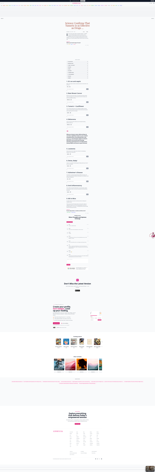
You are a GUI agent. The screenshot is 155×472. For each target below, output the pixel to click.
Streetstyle (106, 5)
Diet (111, 5)
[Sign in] (154, 3)
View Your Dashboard (65, 323)
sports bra (69, 138)
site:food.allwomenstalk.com (66, 381)
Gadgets (4, 5)
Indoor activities (68, 212)
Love (118, 5)
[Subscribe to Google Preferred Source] (71, 268)
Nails (79, 5)
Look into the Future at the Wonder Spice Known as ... (113, 381)
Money (68, 5)
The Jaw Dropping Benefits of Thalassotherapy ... (87, 383)
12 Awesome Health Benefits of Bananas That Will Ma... (68, 383)
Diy (47, 5)
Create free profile (56, 323)
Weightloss (92, 5)
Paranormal (65, 5)
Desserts (45, 5)
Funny (62, 5)
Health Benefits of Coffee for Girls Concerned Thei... (81, 381)
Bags (1, 5)
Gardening (22, 5)
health (2, 18)
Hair (87, 5)
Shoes (17, 5)
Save (84, 31)
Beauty (10, 5)
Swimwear (96, 5)
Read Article (60, 372)
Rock (69, 44)
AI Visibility (82, 451)
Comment (68, 264)
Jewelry (114, 5)
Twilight (75, 5)
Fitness (40, 5)
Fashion (57, 5)
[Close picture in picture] (146, 466)
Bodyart (60, 5)
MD (74, 31)
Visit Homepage (77, 423)
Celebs (30, 5)
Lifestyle (99, 5)
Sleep (52, 5)
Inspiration (71, 5)
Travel (42, 5)
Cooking (82, 5)
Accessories (85, 5)
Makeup (28, 5)
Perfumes (109, 5)
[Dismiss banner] (87, 267)
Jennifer (68, 31)
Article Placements (94, 451)
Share (87, 31)
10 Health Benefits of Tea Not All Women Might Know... (133, 381)
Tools (70, 446)
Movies (55, 5)
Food (19, 5)
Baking (37, 5)
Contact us (71, 451)
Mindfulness (102, 5)
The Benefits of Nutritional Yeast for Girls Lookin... (51, 381)
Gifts (89, 5)
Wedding (121, 5)
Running (50, 5)
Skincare (25, 5)
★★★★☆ (152, 18)
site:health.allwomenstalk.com (17, 381)
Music (77, 5)
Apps (35, 5)
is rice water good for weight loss (97, 381)
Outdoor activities (73, 212)
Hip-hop (71, 44)
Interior (14, 5)
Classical (74, 44)
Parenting (7, 5)
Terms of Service (72, 454)
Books (116, 5)
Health (33, 5)
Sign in (68, 325)
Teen (12, 5)
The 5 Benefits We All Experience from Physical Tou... (33, 381)
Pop (67, 44)
